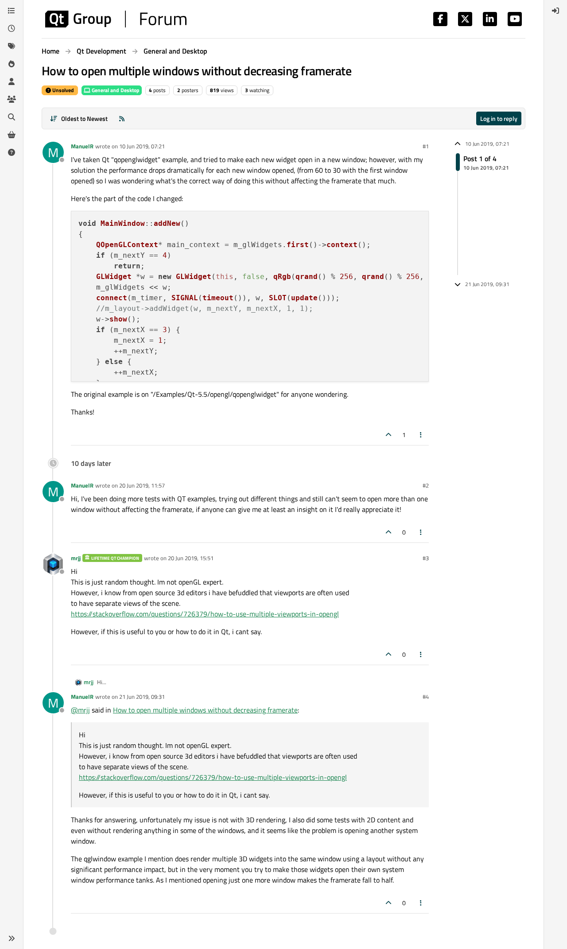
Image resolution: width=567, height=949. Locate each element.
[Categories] (11, 11)
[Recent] (11, 28)
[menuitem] (555, 11)
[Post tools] (421, 435)
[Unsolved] (11, 152)
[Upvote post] (388, 435)
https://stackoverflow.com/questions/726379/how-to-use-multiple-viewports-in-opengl (205, 613)
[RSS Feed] (121, 118)
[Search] (11, 117)
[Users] (11, 81)
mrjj (76, 558)
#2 (426, 485)
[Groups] (11, 99)
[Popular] (11, 64)
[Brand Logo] (115, 19)
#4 (426, 696)
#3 (426, 558)
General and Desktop (115, 90)
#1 (426, 146)
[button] (11, 938)
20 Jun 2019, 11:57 (142, 485)
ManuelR (82, 146)
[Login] (555, 11)
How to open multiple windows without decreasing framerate (205, 710)
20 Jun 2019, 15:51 (191, 558)
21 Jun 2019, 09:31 (142, 696)
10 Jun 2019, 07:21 (142, 146)
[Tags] (11, 46)
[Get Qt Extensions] (11, 135)
